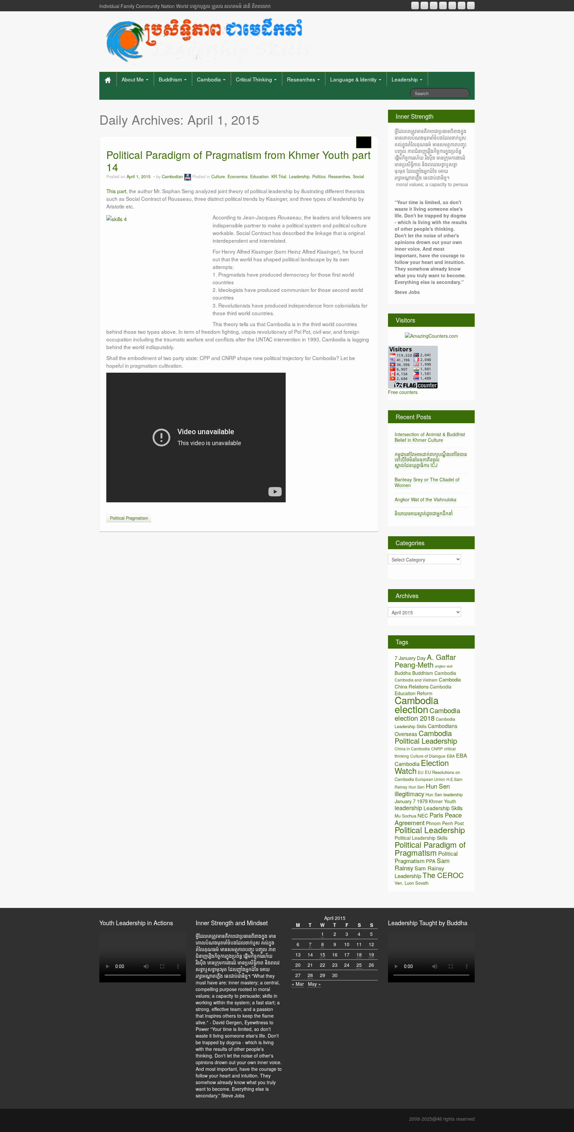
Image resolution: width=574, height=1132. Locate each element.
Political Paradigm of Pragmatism (430, 848)
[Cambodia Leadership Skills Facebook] (452, 5)
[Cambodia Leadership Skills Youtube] (433, 5)
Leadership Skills (443, 808)
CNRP (437, 748)
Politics (319, 177)
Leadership (405, 79)
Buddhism (171, 79)
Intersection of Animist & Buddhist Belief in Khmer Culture (430, 437)
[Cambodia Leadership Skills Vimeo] (461, 5)
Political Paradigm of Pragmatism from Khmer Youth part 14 (238, 161)
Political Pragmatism (129, 518)
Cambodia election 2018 (427, 714)
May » (314, 983)
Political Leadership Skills (421, 837)
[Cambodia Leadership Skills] (206, 40)
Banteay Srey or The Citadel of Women (427, 482)
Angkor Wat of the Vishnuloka (425, 499)
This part (116, 190)
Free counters (403, 392)
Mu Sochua (405, 816)
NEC (423, 815)
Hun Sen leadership (444, 794)
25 (359, 964)
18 (359, 954)
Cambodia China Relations (428, 683)
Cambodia (209, 79)
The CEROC (443, 875)
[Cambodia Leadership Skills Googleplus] (443, 5)
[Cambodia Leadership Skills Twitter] (471, 5)
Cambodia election (416, 704)
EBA (451, 756)
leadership (408, 808)
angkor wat (443, 666)
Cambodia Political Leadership (426, 737)
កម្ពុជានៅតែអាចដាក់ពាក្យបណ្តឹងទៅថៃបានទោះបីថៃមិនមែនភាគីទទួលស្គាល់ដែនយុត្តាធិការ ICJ (431, 460)
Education (259, 177)
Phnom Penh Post (445, 823)
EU (421, 772)
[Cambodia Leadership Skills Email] (424, 5)
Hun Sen (417, 787)
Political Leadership (430, 829)
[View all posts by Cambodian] (187, 177)
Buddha (403, 673)
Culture (218, 177)
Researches (302, 79)
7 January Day (410, 657)
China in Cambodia (412, 748)
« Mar (298, 983)
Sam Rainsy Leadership (419, 872)
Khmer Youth (442, 801)
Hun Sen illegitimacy (422, 789)
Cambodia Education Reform (423, 689)
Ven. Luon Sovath (412, 883)
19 (371, 954)
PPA (430, 860)
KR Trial (278, 177)
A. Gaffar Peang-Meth (425, 661)
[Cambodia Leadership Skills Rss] (415, 5)
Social (358, 177)
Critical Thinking (254, 79)
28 (310, 975)
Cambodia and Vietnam (416, 680)
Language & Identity (354, 79)
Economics (237, 177)
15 (322, 954)
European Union (430, 779)
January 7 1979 (411, 801)
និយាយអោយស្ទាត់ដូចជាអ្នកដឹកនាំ (424, 513)
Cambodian (172, 177)
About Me (133, 79)
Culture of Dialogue (427, 756)
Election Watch (422, 766)
